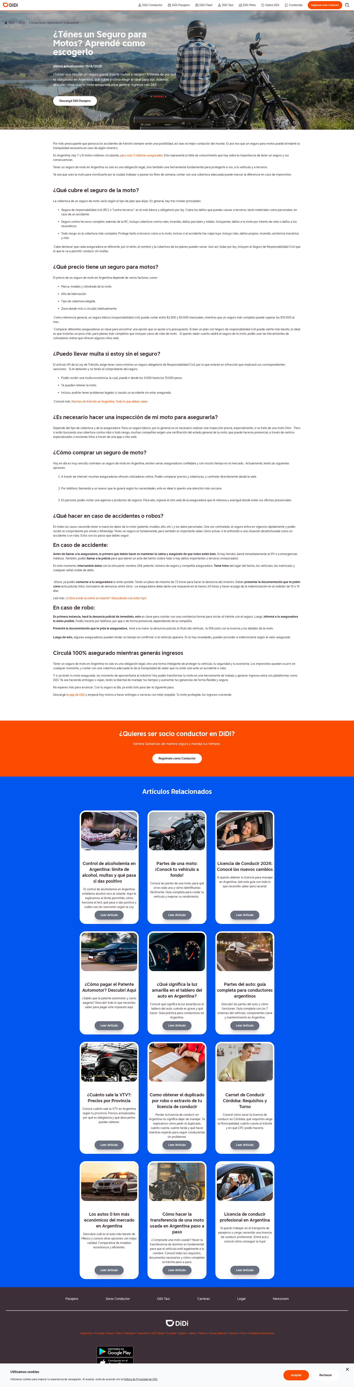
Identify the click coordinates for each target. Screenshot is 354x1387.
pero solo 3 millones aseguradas (141, 155)
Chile (118, 1333)
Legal (241, 1299)
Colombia (129, 1333)
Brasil (110, 1333)
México (202, 1333)
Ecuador (171, 1333)
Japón (192, 1333)
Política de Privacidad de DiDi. (141, 1379)
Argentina (86, 1333)
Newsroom (281, 1299)
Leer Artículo (109, 915)
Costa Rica (143, 1333)
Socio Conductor (118, 1299)
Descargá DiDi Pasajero (75, 101)
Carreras (203, 1299)
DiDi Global (158, 1333)
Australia (99, 1333)
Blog (22, 22)
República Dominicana (261, 1333)
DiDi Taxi (163, 1299)
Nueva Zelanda (217, 1333)
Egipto (182, 1333)
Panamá (233, 1333)
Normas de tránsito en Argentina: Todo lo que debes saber (110, 401)
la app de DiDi (75, 694)
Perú (243, 1333)
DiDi (11, 22)
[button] (325, 5)
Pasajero (71, 1299)
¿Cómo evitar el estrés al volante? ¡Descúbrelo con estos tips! (106, 598)
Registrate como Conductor (325, 5)
